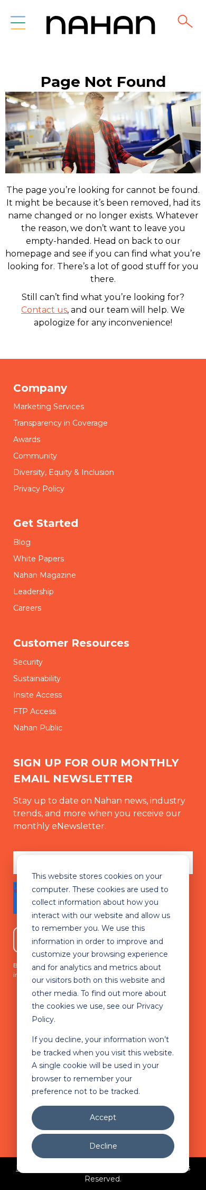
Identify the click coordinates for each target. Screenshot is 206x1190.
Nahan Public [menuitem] (37, 728)
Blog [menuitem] (22, 542)
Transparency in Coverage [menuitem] (60, 423)
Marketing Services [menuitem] (48, 406)
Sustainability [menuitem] (37, 678)
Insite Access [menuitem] (37, 695)
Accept (103, 1117)
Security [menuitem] (28, 662)
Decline (103, 1146)
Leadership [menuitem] (33, 591)
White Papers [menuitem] (38, 558)
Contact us (44, 310)
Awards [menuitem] (26, 439)
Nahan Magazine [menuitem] (44, 575)
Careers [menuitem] (27, 608)
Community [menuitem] (35, 456)
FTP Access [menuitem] (34, 711)
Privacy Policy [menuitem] (38, 488)
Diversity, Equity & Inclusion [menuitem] (63, 472)
